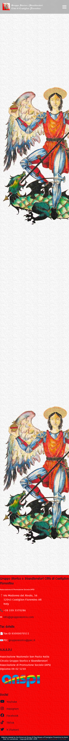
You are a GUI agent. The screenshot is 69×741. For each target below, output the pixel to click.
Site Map (63, 739)
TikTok (10, 722)
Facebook (12, 715)
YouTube (12, 701)
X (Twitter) (13, 729)
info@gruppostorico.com (18, 617)
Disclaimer (54, 739)
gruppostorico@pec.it (22, 640)
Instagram (13, 709)
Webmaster (43, 739)
